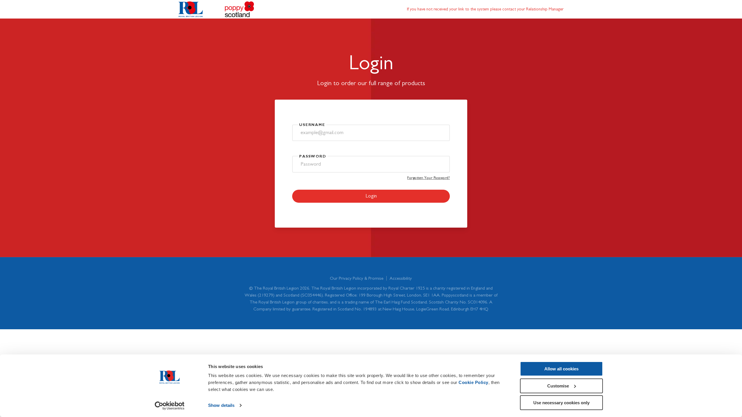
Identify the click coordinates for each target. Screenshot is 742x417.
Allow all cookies (561, 368)
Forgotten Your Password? (428, 178)
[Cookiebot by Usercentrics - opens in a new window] (169, 405)
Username (312, 125)
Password (312, 156)
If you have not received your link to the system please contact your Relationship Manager (485, 9)
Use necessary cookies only (561, 402)
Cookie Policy (473, 382)
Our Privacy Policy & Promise (356, 278)
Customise (558, 385)
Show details (221, 405)
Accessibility (401, 278)
